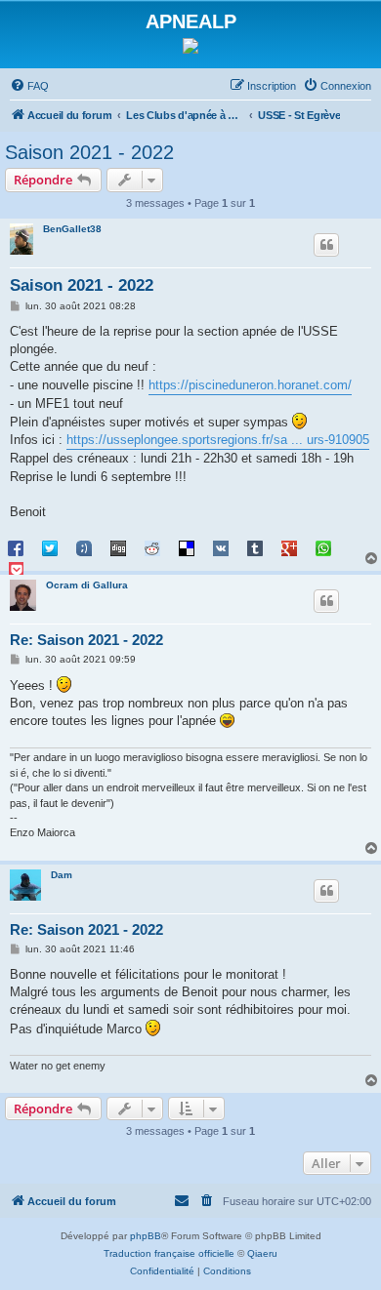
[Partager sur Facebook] (15, 547)
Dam (61, 874)
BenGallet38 (72, 228)
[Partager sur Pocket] (15, 569)
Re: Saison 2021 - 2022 (86, 639)
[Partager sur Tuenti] (84, 547)
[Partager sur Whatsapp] (323, 547)
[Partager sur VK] (220, 547)
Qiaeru (262, 1253)
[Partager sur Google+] (289, 547)
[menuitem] (29, 86)
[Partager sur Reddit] (152, 547)
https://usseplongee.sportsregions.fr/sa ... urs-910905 (217, 439)
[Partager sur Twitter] (49, 547)
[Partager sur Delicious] (186, 547)
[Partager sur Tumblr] (255, 547)
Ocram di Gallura (87, 585)
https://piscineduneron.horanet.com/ (250, 385)
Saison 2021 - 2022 (89, 152)
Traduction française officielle (169, 1253)
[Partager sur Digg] (118, 547)
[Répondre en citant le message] (326, 245)
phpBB (145, 1235)
